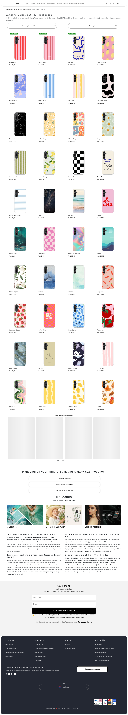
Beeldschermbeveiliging (76, 3)
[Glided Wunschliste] (106, 4)
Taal (64, 683)
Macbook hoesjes (62, 3)
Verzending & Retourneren (103, 656)
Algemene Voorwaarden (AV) (104, 648)
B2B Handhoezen (10, 648)
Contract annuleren (92, 669)
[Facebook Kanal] (12, 674)
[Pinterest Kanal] (9, 674)
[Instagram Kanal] (6, 674)
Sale (27, 3)
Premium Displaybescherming (44, 648)
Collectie (33, 3)
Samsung (26, 9)
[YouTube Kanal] (15, 674)
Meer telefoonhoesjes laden (64, 415)
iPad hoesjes (51, 3)
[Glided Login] (114, 4)
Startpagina (9, 9)
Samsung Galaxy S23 (64, 478)
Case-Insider (9, 656)
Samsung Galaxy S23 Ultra (64, 490)
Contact (67, 644)
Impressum (98, 644)
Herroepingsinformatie (102, 660)
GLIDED (16, 3)
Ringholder (38, 660)
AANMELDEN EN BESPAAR (64, 611)
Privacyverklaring (85, 622)
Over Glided (9, 644)
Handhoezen (41, 3)
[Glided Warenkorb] (118, 4)
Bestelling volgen (70, 648)
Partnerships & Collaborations (14, 652)
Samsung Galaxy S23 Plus (64, 484)
